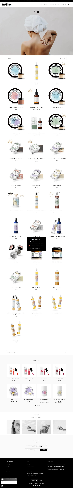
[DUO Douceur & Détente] (36, 302)
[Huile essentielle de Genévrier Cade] (36, 122)
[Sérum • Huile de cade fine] (36, 96)
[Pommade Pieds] (36, 251)
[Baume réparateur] (16, 122)
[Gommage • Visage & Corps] (16, 200)
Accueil (8, 464)
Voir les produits (36, 405)
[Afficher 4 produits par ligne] (65, 58)
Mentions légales (30, 469)
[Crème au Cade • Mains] (57, 122)
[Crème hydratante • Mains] (57, 96)
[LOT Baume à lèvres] (29, 391)
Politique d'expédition (31, 475)
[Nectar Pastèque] (29, 370)
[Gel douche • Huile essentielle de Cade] (36, 200)
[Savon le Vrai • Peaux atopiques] (16, 148)
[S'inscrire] (42, 248)
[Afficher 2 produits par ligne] (61, 58)
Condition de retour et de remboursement (35, 473)
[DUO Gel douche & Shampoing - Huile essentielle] (16, 302)
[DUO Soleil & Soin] (16, 329)
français (33, 480)
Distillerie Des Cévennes (35, 483)
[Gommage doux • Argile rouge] (16, 96)
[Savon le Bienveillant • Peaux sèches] (57, 148)
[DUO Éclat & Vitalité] (57, 302)
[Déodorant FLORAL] (44, 391)
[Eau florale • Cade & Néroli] (16, 225)
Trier (9, 58)
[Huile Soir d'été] (57, 277)
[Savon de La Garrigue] (16, 277)
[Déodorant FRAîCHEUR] (59, 391)
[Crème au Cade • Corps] (57, 71)
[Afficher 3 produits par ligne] (63, 58)
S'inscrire (44, 449)
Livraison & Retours (31, 467)
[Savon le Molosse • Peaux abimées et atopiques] (36, 148)
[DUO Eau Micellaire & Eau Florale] (57, 225)
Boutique (8, 467)
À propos (8, 469)
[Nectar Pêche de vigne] (13, 370)
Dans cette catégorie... (14, 352)
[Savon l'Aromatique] (16, 174)
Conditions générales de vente (33, 471)
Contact (8, 471)
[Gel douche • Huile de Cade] (57, 200)
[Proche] (44, 239)
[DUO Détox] (16, 251)
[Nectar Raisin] (59, 370)
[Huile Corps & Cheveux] (36, 71)
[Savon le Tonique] (57, 174)
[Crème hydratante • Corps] (16, 71)
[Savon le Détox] (36, 225)
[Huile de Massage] (36, 277)
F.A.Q (28, 464)
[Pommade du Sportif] (57, 251)
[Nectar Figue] (44, 370)
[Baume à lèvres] (13, 391)
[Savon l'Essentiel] (36, 174)
